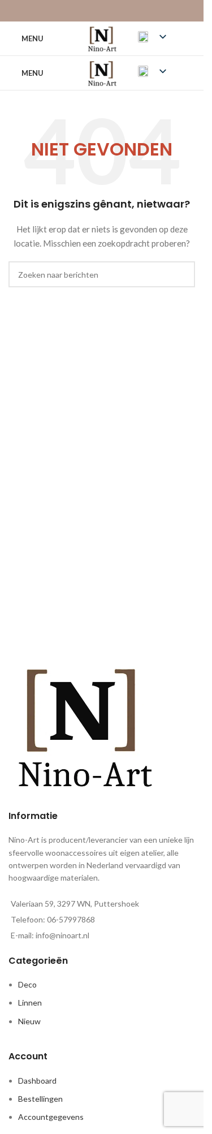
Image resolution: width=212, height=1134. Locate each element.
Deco (27, 984)
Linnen (30, 1002)
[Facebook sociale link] (73, 10)
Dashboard (37, 1080)
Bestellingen (40, 1098)
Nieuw (29, 1021)
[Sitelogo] (101, 37)
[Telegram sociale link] (130, 10)
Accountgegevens (51, 1117)
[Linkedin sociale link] (116, 10)
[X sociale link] (87, 10)
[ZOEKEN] (182, 274)
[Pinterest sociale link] (101, 10)
